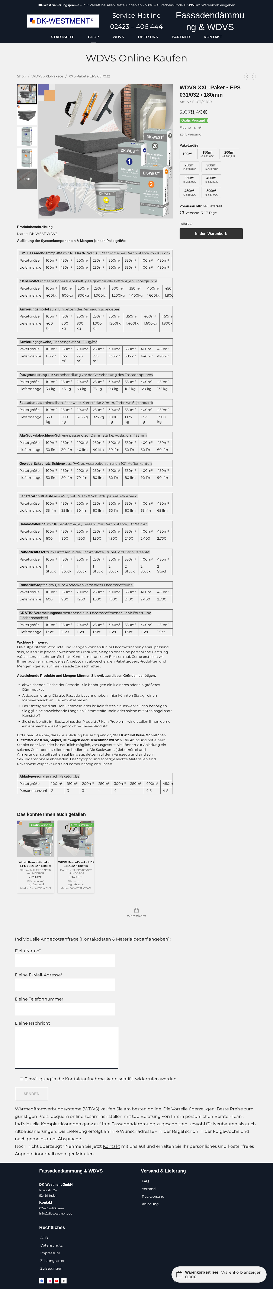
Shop (21, 76)
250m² (189, 167)
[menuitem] (247, 76)
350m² (189, 180)
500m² (211, 192)
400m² (211, 180)
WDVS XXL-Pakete (47, 76)
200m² (229, 154)
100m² (187, 154)
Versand (195, 134)
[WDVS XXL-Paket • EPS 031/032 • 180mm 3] (27, 158)
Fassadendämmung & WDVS (71, 1171)
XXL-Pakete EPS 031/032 (89, 76)
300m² (211, 167)
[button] (219, 1274)
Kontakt (111, 1146)
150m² (207, 154)
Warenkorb (136, 916)
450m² (189, 192)
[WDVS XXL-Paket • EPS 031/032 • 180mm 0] (27, 94)
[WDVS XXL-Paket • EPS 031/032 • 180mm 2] (27, 136)
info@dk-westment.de (55, 1213)
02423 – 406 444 (51, 1208)
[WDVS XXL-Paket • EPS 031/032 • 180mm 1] (27, 115)
